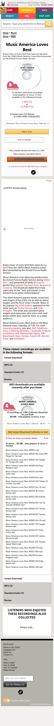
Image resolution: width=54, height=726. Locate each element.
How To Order (9, 665)
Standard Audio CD (14, 372)
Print (48, 181)
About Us (7, 652)
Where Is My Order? (11, 647)
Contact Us (8, 655)
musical (40, 282)
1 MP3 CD (27, 102)
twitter (27, 172)
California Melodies (19, 331)
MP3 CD (8, 365)
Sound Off (35, 336)
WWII (13, 36)
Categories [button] (27, 10)
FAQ (27, 16)
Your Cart (44, 16)
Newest (10, 16)
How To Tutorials (10, 668)
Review (8, 379)
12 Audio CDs (27, 106)
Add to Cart (27, 131)
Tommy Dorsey (25, 308)
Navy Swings (22, 336)
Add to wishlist (24, 140)
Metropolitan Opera (30, 333)
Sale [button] (44, 10)
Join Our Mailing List (15, 684)
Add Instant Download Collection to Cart (28, 432)
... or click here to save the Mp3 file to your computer (27, 167)
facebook (20, 172)
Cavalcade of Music (40, 331)
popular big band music (27, 285)
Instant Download (13, 357)
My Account (12, 5)
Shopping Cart (9, 650)
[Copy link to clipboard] (33, 172)
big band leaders (23, 305)
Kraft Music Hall (11, 333)
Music (14, 33)
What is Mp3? (9, 663)
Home (10, 10)
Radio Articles (9, 670)
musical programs (12, 328)
